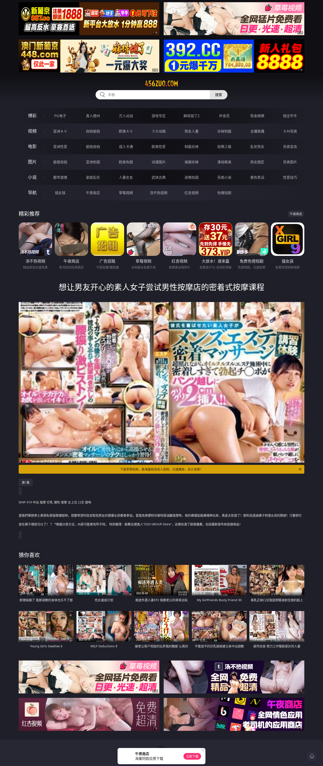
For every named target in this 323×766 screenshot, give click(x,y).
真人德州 (93, 115)
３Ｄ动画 (159, 131)
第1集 (26, 482)
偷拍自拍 (93, 146)
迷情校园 (192, 177)
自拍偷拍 (93, 131)
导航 (32, 193)
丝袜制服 (224, 131)
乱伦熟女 (257, 146)
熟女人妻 (192, 131)
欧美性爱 (159, 146)
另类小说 (224, 177)
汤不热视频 (158, 192)
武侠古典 (159, 177)
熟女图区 (257, 162)
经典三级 (224, 146)
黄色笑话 (257, 177)
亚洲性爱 (60, 146)
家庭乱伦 (93, 177)
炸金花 (224, 115)
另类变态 (290, 146)
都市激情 (60, 177)
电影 (32, 146)
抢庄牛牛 (290, 115)
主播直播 (257, 131)
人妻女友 (126, 177)
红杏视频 (192, 192)
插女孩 (60, 192)
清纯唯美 (224, 162)
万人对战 (126, 115)
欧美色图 (126, 162)
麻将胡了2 (191, 115)
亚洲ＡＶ (60, 131)
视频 (32, 131)
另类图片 (290, 162)
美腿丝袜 (192, 162)
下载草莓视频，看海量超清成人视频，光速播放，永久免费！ (161, 469)
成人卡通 (126, 146)
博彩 (32, 116)
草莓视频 (126, 192)
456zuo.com (161, 83)
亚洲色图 (93, 162)
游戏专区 (159, 115)
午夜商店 (93, 192)
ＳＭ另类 (290, 131)
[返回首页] (312, 756)
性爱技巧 (290, 177)
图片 (32, 162)
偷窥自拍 (60, 162)
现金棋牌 (257, 115)
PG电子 (60, 115)
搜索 (218, 94)
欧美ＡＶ (126, 131)
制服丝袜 (192, 146)
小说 (32, 177)
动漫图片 (159, 162)
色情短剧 (224, 192)
